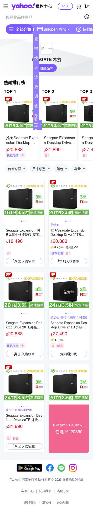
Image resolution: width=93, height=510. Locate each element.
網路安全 (30, 502)
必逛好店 (36, 87)
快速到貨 (36, 59)
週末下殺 (36, 97)
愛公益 (36, 116)
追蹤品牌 (46, 68)
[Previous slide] (7, 199)
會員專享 (36, 107)
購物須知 (63, 490)
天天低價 (36, 68)
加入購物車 (26, 261)
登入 (65, 6)
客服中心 (27, 490)
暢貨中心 (36, 49)
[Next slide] (41, 199)
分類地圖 (63, 502)
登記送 (36, 40)
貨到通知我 (68, 353)
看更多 (36, 124)
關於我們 (45, 490)
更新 (79, 479)
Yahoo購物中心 (31, 6)
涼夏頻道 (36, 78)
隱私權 (46, 502)
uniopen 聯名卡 (57, 29)
